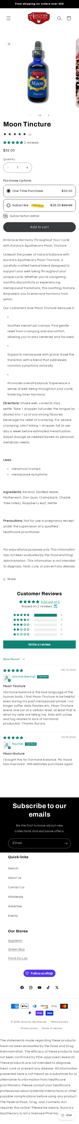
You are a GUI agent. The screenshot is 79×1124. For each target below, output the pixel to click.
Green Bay (16, 949)
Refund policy (59, 1022)
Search (13, 868)
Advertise (15, 906)
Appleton (15, 940)
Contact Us (16, 887)
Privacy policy (29, 1028)
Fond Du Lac (18, 958)
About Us (14, 877)
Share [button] (11, 579)
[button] (8, 18)
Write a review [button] (39, 644)
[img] (13, 670)
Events (13, 915)
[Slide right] (48, 115)
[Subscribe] (66, 843)
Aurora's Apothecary (34, 1022)
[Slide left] (30, 115)
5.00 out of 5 (50, 602)
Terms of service (52, 1028)
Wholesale (15, 896)
